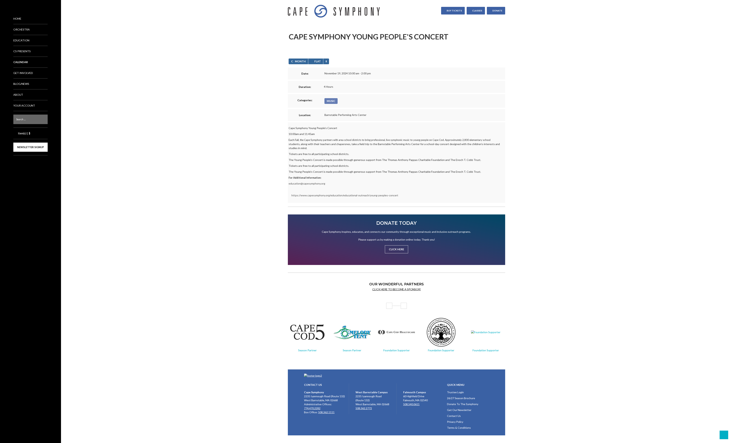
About (18, 94)
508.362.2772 (364, 408)
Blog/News (21, 83)
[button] (326, 61)
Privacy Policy (455, 421)
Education (21, 40)
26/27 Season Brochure (461, 398)
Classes (477, 10)
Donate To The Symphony (462, 404)
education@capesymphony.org (307, 183)
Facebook (24, 162)
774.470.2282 (312, 408)
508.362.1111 (326, 412)
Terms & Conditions (459, 427)
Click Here (396, 249)
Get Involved (23, 73)
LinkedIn (37, 162)
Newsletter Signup (30, 147)
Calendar (20, 62)
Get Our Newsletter (459, 410)
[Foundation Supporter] (396, 332)
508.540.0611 (411, 404)
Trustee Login (455, 392)
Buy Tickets (454, 10)
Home (17, 18)
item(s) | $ (23, 133)
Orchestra (21, 29)
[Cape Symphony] (396, 11)
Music (331, 101)
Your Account (24, 105)
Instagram (30, 162)
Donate (497, 10)
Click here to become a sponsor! (396, 289)
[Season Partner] (307, 332)
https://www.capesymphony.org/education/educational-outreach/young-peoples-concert (344, 195)
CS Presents (22, 51)
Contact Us (454, 415)
